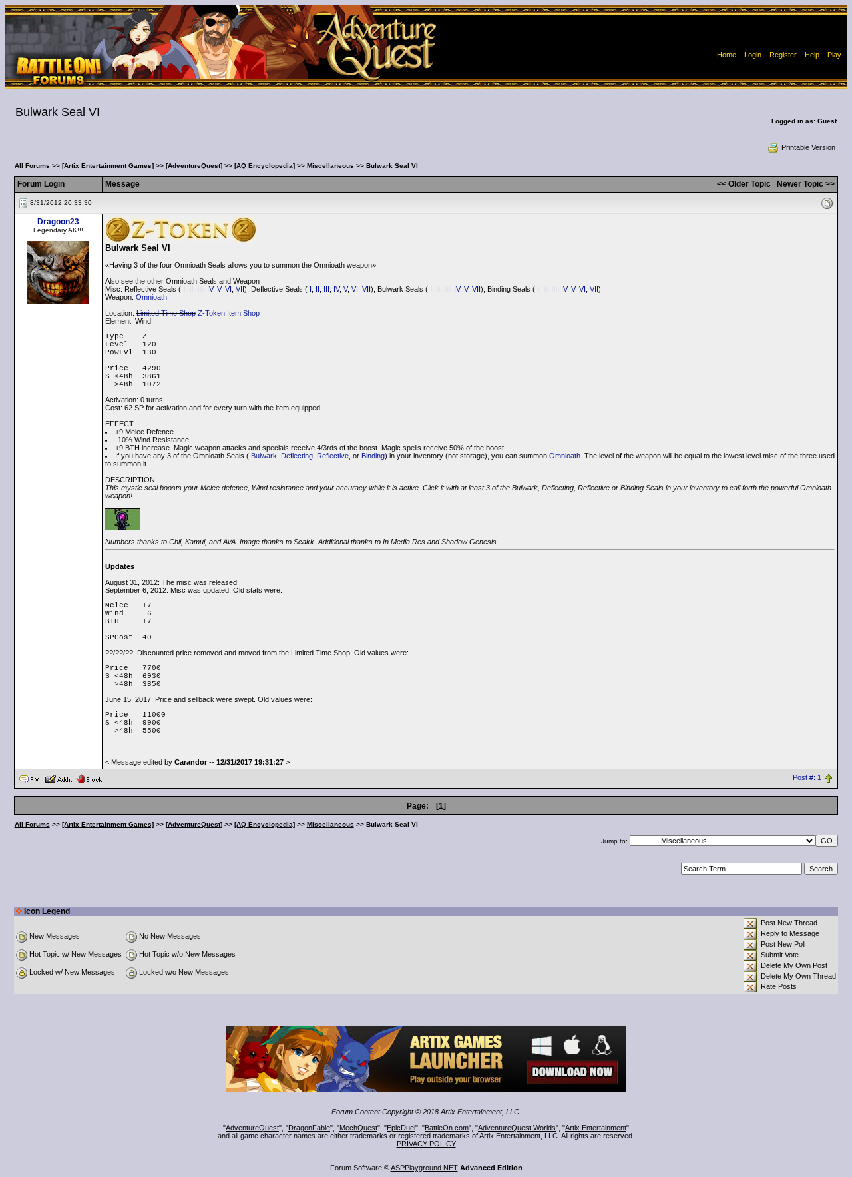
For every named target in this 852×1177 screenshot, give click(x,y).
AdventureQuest (252, 1128)
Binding (373, 456)
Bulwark (264, 456)
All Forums (32, 165)
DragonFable (309, 1128)
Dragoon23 (58, 221)
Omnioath (151, 297)
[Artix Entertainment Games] (108, 165)
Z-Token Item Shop (229, 313)
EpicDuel (401, 1128)
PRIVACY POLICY (426, 1144)
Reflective (333, 456)
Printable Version (808, 147)
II (191, 289)
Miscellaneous (330, 165)
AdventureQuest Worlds (517, 1128)
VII (240, 289)
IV (210, 289)
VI (228, 289)
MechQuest (358, 1128)
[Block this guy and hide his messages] (89, 778)
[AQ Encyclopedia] (264, 165)
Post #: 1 (807, 778)
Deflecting (297, 456)
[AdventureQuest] (194, 165)
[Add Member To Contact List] (58, 778)
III (200, 289)
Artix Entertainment (595, 1128)
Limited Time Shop (166, 313)
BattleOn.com (447, 1128)
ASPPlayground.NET (424, 1168)
